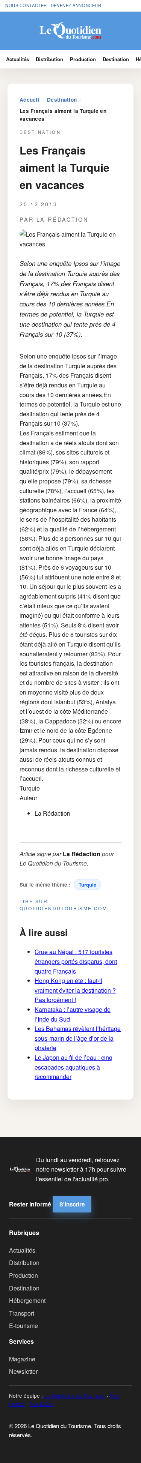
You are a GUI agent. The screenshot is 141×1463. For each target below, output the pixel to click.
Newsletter (23, 1371)
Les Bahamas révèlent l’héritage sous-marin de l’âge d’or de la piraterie (78, 1038)
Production (83, 59)
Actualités (17, 59)
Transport (21, 1313)
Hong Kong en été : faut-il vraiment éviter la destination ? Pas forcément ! (75, 990)
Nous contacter (26, 5)
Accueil (29, 99)
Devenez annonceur (76, 5)
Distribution (49, 59)
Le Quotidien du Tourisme (74, 1395)
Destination (116, 59)
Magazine (22, 1359)
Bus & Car (41, 1403)
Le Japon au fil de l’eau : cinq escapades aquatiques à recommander (73, 1067)
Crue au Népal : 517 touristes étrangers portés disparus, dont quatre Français (76, 961)
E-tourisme (23, 1325)
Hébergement (27, 1300)
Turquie (87, 884)
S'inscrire (72, 1204)
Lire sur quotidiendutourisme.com (63, 904)
